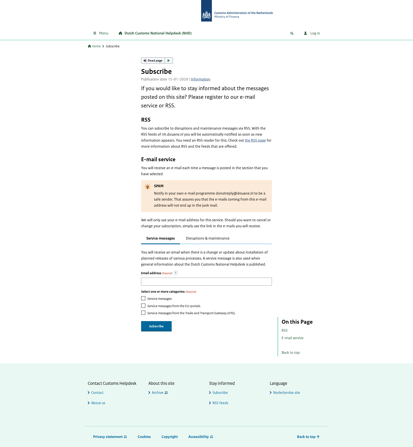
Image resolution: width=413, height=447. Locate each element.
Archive (157, 392)
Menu (103, 33)
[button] (157, 60)
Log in (315, 33)
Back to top (291, 352)
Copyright (170, 436)
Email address (156, 273)
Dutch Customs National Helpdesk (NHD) (158, 33)
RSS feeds (220, 403)
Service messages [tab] (160, 238)
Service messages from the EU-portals (173, 306)
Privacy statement (108, 436)
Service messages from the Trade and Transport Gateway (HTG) (191, 313)
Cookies (144, 436)
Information (200, 79)
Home (96, 46)
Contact (97, 392)
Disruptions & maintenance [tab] (208, 238)
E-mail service (293, 338)
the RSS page (255, 140)
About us (98, 403)
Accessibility (198, 436)
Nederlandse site (286, 392)
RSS (285, 330)
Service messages (159, 299)
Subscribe (220, 392)
